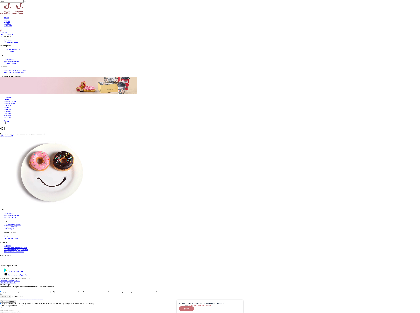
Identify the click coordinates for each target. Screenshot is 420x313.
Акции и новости (11, 51)
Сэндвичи (8, 115)
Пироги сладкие (10, 101)
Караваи (7, 111)
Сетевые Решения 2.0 (10, 282)
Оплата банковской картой (14, 73)
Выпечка (7, 109)
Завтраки (7, 113)
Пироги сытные (10, 103)
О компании (9, 59)
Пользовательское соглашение (15, 70)
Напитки (7, 117)
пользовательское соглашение (201, 305)
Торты (6, 99)
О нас (6, 18)
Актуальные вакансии (12, 61)
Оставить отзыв (10, 63)
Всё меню (8, 40)
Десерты (7, 105)
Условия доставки (11, 42)
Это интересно (9, 229)
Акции (7, 20)
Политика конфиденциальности (16, 250)
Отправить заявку (8, 301)
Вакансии (8, 26)
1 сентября (8, 97)
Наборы (7, 107)
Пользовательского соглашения (31, 299)
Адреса (7, 22)
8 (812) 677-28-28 (6, 34)
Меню (6, 236)
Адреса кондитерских (12, 49)
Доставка (7, 24)
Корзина (3, 32)
